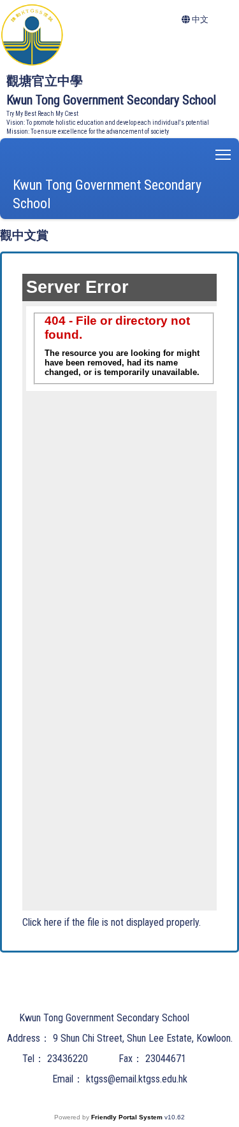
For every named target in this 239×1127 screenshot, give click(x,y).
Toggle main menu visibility (223, 154)
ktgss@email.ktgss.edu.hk (136, 1079)
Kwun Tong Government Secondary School (107, 194)
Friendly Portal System (127, 1117)
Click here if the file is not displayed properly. (111, 922)
